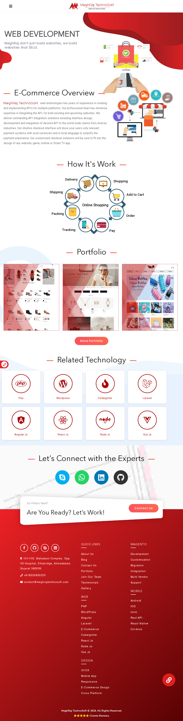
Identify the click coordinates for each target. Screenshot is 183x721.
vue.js (147, 434)
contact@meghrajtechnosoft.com (46, 582)
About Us (87, 554)
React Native (140, 623)
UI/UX (85, 670)
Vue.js (85, 652)
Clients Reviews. (99, 715)
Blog (84, 560)
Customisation (140, 560)
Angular (86, 618)
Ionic (134, 612)
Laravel (86, 623)
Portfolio (87, 571)
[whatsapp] (82, 477)
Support (136, 583)
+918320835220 (34, 575)
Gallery (86, 588)
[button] (91, 341)
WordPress (88, 612)
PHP (84, 606)
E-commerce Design (95, 687)
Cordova (136, 629)
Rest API (137, 618)
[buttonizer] (169, 680)
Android (136, 601)
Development (140, 554)
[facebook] (24, 548)
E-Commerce (90, 629)
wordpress (63, 398)
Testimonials (89, 583)
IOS (133, 606)
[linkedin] (101, 477)
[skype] (62, 477)
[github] (121, 477)
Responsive (89, 682)
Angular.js (21, 434)
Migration (137, 565)
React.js (63, 434)
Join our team (91, 577)
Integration (138, 571)
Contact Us (143, 508)
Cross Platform (91, 693)
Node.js (105, 434)
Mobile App (89, 676)
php (21, 398)
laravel (147, 398)
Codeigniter (105, 398)
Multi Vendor (139, 577)
